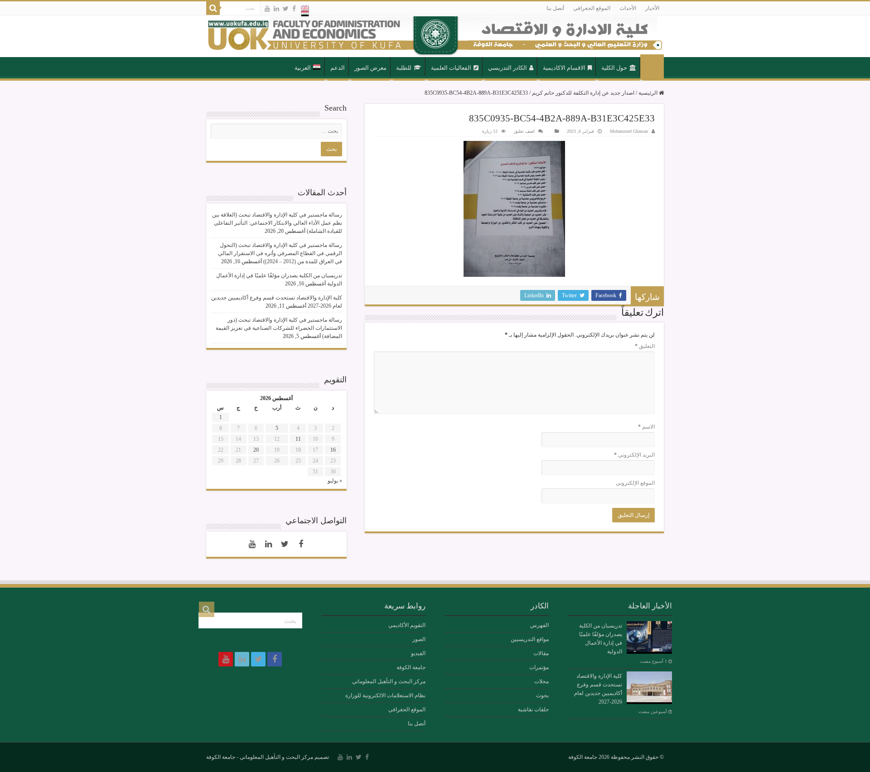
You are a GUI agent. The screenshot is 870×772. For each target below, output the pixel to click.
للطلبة (403, 67)
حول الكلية (614, 67)
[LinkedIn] (276, 8)
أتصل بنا (555, 8)
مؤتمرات (539, 667)
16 (333, 450)
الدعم (337, 67)
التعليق (645, 346)
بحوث (542, 695)
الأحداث (627, 8)
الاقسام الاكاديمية (564, 67)
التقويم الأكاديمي (406, 625)
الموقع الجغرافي (591, 8)
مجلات (541, 681)
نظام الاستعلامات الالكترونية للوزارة (385, 695)
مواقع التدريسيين (530, 639)
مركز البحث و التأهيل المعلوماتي (388, 681)
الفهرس (539, 625)
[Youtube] (267, 8)
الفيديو (418, 653)
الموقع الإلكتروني (635, 483)
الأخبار (652, 8)
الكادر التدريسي (507, 67)
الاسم (646, 427)
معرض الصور (370, 67)
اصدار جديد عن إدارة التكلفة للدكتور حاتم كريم (583, 93)
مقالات (541, 653)
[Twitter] (286, 8)
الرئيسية (652, 67)
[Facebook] (294, 8)
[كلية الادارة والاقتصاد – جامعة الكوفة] (435, 36)
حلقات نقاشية (533, 709)
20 (256, 450)
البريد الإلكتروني (634, 455)
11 (298, 439)
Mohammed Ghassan (629, 131)
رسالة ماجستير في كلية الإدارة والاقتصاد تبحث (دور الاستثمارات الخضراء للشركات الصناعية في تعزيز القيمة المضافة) (279, 328)
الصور (418, 639)
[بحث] (213, 8)
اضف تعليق (524, 131)
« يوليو (335, 481)
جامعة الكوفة (410, 667)
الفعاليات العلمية (451, 67)
